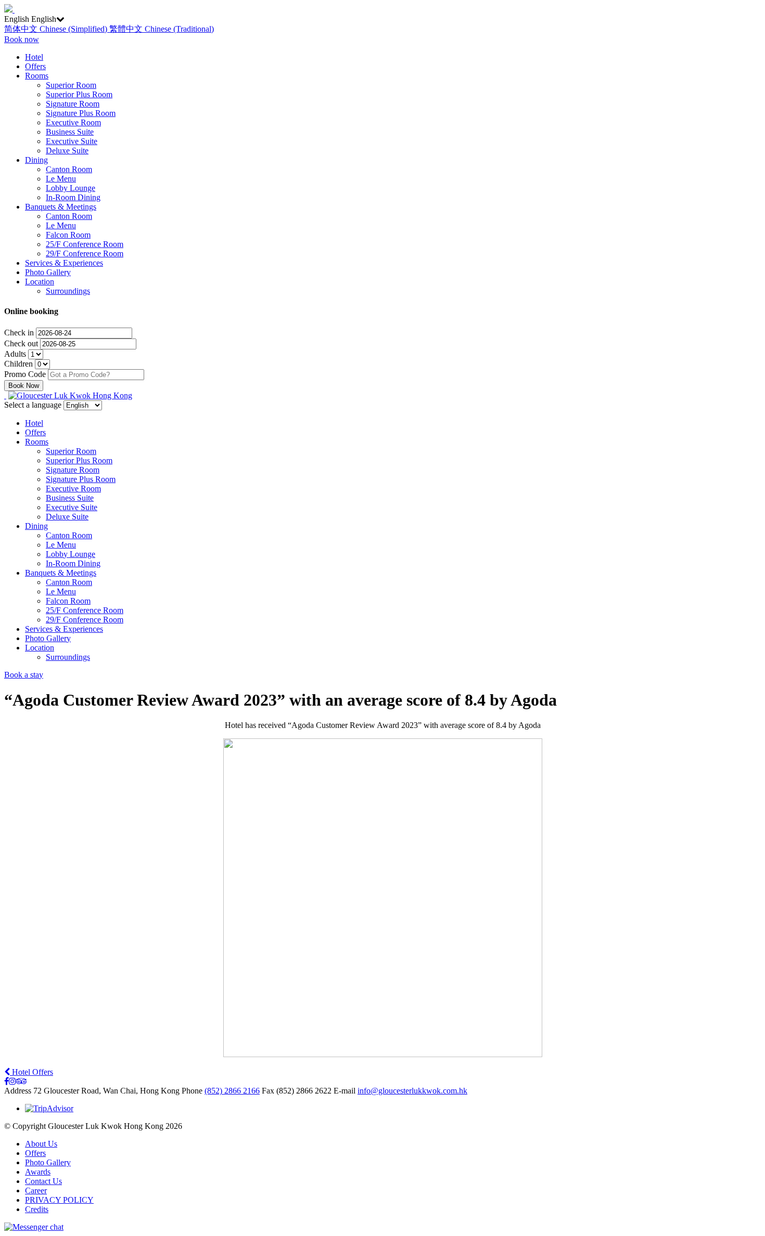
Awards (37, 1171)
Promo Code (25, 374)
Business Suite (70, 131)
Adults (16, 353)
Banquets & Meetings (60, 206)
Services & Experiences (64, 262)
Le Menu (61, 178)
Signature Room (72, 103)
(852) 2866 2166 (232, 1090)
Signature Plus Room (81, 113)
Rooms (36, 75)
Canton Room (69, 169)
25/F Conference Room (84, 244)
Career (36, 1190)
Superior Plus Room (79, 94)
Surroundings (68, 291)
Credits (36, 1209)
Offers (35, 66)
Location (39, 281)
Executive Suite (71, 141)
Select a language (32, 404)
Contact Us (43, 1181)
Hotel (34, 57)
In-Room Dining (73, 197)
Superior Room (71, 85)
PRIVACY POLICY (59, 1199)
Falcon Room (68, 234)
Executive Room (73, 122)
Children (19, 363)
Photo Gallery (48, 272)
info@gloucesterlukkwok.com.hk (412, 1090)
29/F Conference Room (84, 253)
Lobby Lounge (70, 188)
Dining (36, 159)
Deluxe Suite (67, 150)
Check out (22, 343)
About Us (41, 1143)
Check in (20, 332)
